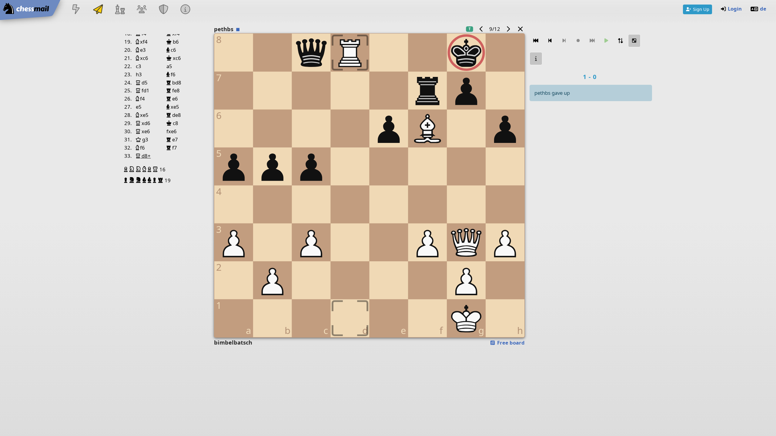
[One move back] (550, 40)
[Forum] (141, 10)
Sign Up (701, 9)
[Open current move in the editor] (634, 40)
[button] (126, 169)
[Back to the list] (520, 28)
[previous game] (481, 28)
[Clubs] (164, 10)
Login (735, 8)
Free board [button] (510, 342)
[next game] (508, 28)
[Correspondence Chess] (98, 10)
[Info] (185, 10)
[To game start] (536, 40)
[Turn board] (620, 40)
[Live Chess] (76, 10)
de (763, 8)
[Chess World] (120, 10)
